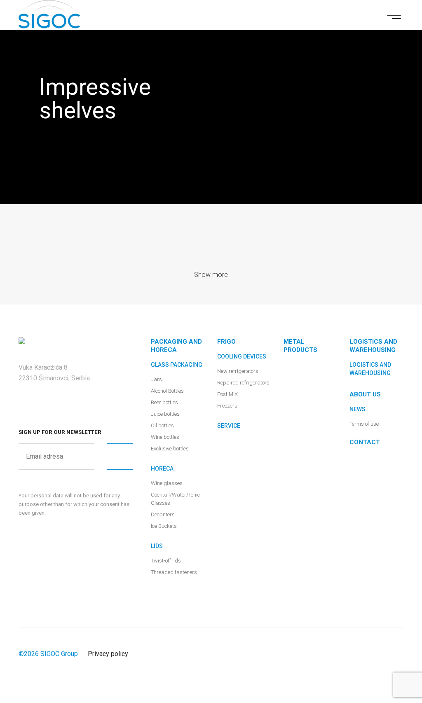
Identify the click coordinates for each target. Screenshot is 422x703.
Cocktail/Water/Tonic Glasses (175, 499)
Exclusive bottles (170, 448)
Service (228, 425)
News (357, 409)
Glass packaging (176, 364)
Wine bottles (165, 437)
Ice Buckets (164, 526)
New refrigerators (237, 371)
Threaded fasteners (174, 572)
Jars (156, 379)
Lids (157, 546)
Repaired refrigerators (243, 383)
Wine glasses (167, 483)
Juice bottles (165, 414)
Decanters (163, 514)
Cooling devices (241, 356)
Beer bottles (164, 402)
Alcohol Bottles (167, 391)
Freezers (227, 406)
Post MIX (227, 394)
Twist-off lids (166, 561)
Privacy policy (108, 654)
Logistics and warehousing (370, 368)
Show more (211, 275)
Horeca (162, 468)
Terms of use (364, 424)
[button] (394, 16)
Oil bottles (162, 425)
